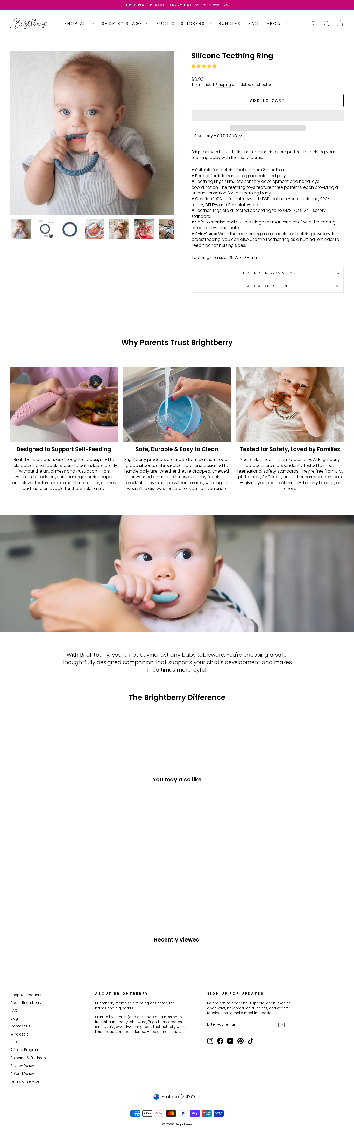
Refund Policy (22, 1073)
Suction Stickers (181, 23)
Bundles (230, 23)
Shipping (223, 84)
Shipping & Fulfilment (28, 1057)
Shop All (77, 23)
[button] (204, 66)
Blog (14, 1018)
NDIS (14, 1042)
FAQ (254, 23)
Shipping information (268, 273)
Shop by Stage (123, 23)
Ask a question (267, 286)
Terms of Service (24, 1081)
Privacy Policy (22, 1065)
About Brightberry (25, 1002)
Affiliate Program (24, 1049)
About (276, 23)
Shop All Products (25, 995)
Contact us (20, 1026)
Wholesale (19, 1034)
